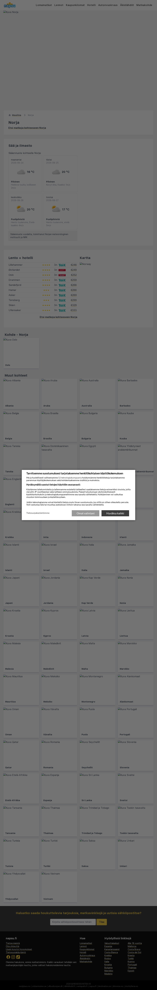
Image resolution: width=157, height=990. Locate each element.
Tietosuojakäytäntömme (37, 513)
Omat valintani (86, 513)
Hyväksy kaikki (115, 513)
